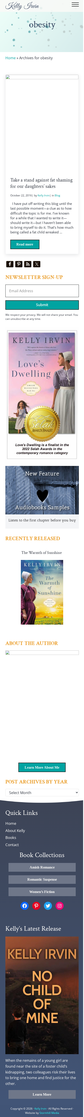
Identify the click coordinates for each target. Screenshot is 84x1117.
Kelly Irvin (40, 1108)
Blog (57, 195)
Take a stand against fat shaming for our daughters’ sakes (41, 183)
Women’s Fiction (42, 892)
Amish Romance (42, 867)
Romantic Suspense (42, 879)
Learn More (42, 1094)
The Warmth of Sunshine (41, 552)
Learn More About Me (42, 767)
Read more (27, 245)
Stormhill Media (49, 1113)
